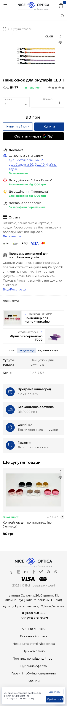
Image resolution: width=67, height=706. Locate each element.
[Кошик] (61, 6)
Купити (49, 126)
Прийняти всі (55, 699)
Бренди (34, 681)
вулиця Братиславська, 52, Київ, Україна (33, 606)
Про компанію (34, 651)
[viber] (48, 570)
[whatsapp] (55, 570)
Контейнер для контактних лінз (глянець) (27, 524)
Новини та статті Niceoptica (33, 643)
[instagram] (19, 570)
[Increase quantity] (59, 102)
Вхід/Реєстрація (15, 289)
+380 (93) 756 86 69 (33, 618)
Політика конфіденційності (33, 658)
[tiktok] (34, 570)
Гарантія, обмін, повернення (33, 673)
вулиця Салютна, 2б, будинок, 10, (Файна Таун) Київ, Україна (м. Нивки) (33, 598)
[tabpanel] (33, 505)
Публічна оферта (33, 666)
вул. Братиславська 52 (26, 160)
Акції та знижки (34, 629)
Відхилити (54, 691)
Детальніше (12, 236)
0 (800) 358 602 (33, 613)
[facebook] (11, 570)
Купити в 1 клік (17, 126)
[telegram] (41, 570)
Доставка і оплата (33, 636)
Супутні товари (21, 29)
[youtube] (26, 570)
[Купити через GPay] (33, 136)
